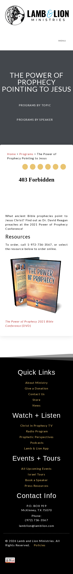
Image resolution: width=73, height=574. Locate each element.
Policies (40, 545)
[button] (36, 105)
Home (11, 154)
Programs (26, 154)
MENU (62, 40)
